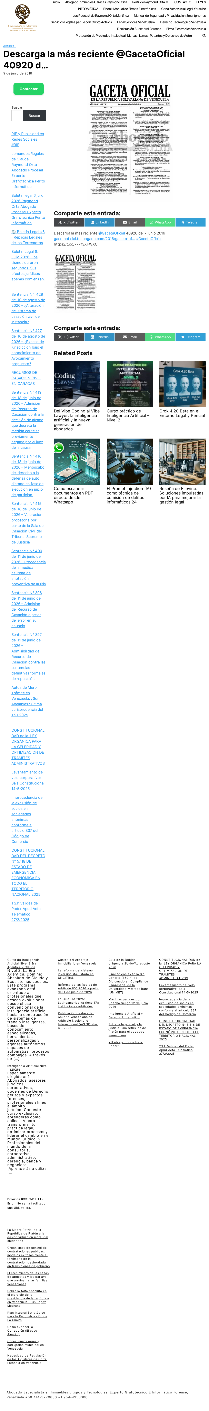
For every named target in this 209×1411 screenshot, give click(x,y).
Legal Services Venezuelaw (136, 22)
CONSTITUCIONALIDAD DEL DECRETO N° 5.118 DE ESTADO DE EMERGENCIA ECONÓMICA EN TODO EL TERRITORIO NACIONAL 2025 (28, 872)
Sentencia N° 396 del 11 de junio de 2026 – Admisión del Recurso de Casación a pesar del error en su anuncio (26, 609)
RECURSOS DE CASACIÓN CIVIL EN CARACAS (26, 378)
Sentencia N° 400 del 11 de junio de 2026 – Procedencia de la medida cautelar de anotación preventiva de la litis (28, 567)
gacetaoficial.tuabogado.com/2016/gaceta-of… (94, 239)
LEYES (201, 2)
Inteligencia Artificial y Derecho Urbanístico (126, 1015)
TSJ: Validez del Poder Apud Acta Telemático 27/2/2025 (176, 1049)
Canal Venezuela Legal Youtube (183, 9)
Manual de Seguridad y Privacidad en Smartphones (170, 15)
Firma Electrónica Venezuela (186, 29)
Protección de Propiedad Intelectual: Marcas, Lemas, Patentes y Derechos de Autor (134, 35)
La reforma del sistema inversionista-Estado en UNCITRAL (76, 974)
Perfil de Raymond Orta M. (150, 2)
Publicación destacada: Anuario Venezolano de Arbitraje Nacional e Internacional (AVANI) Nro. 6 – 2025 (78, 1020)
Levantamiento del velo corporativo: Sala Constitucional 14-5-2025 (178, 988)
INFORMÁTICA (88, 9)
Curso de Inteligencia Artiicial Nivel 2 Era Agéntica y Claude (23, 963)
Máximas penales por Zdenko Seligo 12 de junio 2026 (128, 1003)
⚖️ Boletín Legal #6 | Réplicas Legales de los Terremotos (28, 237)
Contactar (29, 89)
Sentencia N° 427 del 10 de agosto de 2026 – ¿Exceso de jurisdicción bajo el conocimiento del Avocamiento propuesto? (28, 347)
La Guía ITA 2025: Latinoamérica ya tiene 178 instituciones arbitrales (78, 1002)
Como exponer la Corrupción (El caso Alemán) (22, 1330)
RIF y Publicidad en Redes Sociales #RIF (27, 139)
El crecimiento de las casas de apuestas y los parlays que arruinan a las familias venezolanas (28, 1278)
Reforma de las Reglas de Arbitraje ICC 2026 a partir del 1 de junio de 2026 (78, 988)
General (9, 46)
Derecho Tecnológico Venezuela (183, 22)
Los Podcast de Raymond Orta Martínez (101, 15)
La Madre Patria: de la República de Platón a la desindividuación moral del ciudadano (27, 1235)
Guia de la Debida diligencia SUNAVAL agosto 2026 (129, 963)
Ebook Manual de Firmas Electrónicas (129, 9)
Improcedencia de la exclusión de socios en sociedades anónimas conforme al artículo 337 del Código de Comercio (26, 819)
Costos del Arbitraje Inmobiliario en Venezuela (77, 961)
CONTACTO (182, 2)
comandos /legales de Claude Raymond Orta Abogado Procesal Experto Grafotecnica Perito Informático (28, 170)
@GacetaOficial (111, 233)
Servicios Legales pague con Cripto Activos (81, 22)
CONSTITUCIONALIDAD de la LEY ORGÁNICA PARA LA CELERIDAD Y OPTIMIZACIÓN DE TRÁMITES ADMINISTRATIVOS (28, 746)
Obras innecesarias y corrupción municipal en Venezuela (25, 1344)
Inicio (56, 2)
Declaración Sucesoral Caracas (139, 29)
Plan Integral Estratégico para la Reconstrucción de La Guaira (27, 1316)
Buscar (17, 107)
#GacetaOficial (148, 239)
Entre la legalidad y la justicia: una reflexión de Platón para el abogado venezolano (127, 1029)
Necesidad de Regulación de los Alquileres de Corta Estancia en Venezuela (27, 1359)
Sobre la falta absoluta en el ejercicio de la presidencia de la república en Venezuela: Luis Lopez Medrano (28, 1298)
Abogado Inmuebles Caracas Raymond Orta (96, 2)
